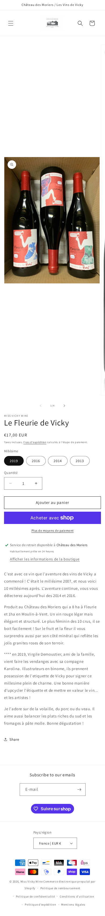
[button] (11, 23)
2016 (36, 460)
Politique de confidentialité (35, 896)
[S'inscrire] (79, 789)
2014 (58, 460)
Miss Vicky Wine (31, 881)
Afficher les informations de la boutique (45, 559)
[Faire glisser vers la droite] (64, 406)
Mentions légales (73, 904)
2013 (80, 460)
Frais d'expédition (34, 442)
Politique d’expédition (40, 904)
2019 (14, 460)
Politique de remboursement (60, 888)
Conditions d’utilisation (77, 896)
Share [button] (14, 739)
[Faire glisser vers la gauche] (41, 406)
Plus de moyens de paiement (53, 531)
